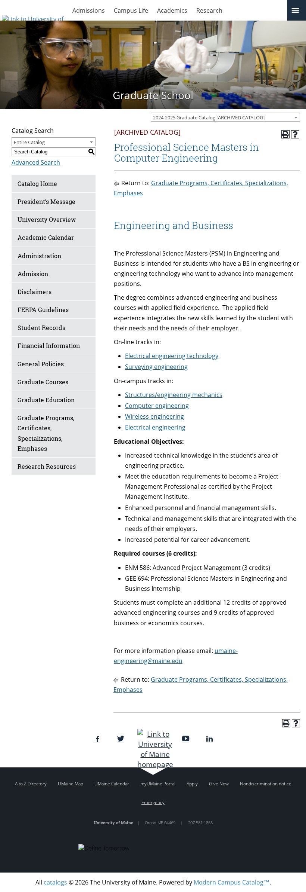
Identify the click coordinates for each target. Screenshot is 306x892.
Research (209, 10)
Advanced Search (36, 162)
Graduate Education (46, 400)
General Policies (41, 364)
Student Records (41, 328)
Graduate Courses (43, 382)
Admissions (88, 10)
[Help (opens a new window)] (295, 134)
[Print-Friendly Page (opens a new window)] (285, 134)
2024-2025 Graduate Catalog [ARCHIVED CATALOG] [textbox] (209, 117)
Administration (39, 256)
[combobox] (225, 117)
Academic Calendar (46, 237)
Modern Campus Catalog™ (231, 882)
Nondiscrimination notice (265, 783)
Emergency (153, 802)
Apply (192, 783)
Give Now (219, 783)
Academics (172, 10)
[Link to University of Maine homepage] (153, 749)
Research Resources (47, 466)
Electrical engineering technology (171, 356)
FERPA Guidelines (43, 310)
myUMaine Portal (157, 783)
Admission (33, 274)
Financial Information (49, 345)
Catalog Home (37, 183)
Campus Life (131, 10)
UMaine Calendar (111, 783)
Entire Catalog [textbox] (29, 142)
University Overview (47, 219)
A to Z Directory (31, 783)
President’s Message (46, 201)
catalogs (55, 882)
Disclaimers (34, 292)
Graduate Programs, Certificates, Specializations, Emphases (46, 433)
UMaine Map (70, 783)
